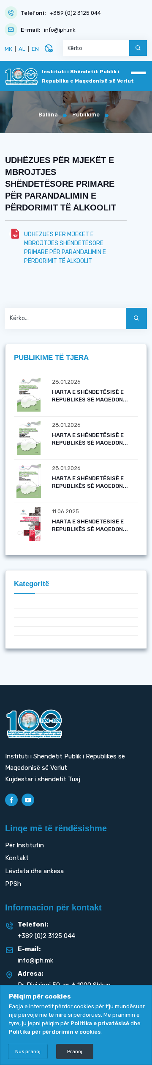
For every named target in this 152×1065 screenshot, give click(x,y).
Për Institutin (24, 845)
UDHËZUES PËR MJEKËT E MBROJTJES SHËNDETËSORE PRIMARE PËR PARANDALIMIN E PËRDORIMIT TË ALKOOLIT (65, 248)
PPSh (13, 884)
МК (8, 49)
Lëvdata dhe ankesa (34, 871)
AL (22, 49)
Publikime (86, 114)
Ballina (48, 114)
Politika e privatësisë (100, 1023)
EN (35, 49)
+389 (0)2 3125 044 (75, 13)
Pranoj (74, 1051)
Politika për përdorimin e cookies (54, 1032)
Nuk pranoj (28, 1051)
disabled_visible (48, 48)
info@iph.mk (60, 30)
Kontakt (17, 858)
